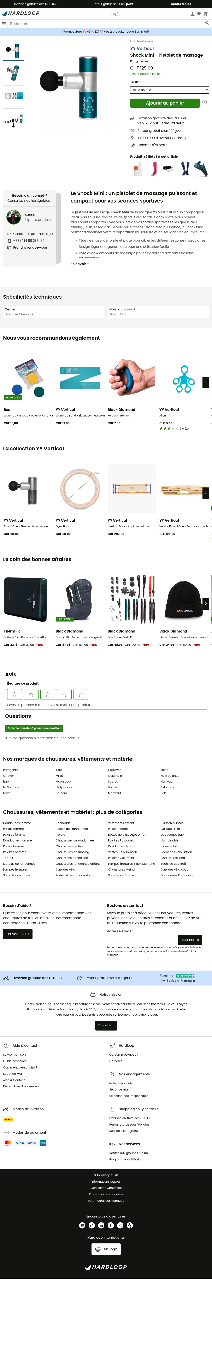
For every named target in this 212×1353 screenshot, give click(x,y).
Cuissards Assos (172, 823)
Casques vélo (65, 869)
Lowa (6, 793)
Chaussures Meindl (121, 869)
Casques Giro (170, 829)
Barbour (61, 793)
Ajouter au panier (165, 103)
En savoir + (80, 264)
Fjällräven (115, 770)
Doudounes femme (17, 823)
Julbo (164, 770)
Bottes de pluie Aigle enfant (127, 834)
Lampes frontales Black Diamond (131, 863)
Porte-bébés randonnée (73, 875)
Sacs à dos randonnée (72, 829)
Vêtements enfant (121, 823)
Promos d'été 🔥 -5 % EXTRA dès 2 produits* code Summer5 (106, 31)
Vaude (112, 787)
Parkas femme (13, 829)
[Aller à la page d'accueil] (133, 41)
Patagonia (10, 770)
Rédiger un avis (140, 61)
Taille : (135, 82)
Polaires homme (14, 852)
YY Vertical (142, 48)
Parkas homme (14, 846)
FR (112, 13)
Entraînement (145, 41)
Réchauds (63, 823)
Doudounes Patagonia (177, 875)
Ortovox (8, 775)
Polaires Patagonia (121, 840)
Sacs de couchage (16, 875)
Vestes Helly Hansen (122, 852)
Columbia (115, 775)
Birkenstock (169, 787)
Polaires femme (14, 834)
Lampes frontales (15, 869)
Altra (59, 770)
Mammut (114, 793)
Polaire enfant (118, 829)
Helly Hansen (65, 787)
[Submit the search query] (207, 24)
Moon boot (63, 781)
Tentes (8, 858)
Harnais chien (170, 840)
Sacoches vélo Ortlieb (176, 852)
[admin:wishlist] (204, 103)
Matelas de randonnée (19, 863)
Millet (59, 775)
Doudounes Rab (172, 834)
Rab (6, 781)
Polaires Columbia (121, 858)
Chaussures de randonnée (75, 840)
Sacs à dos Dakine (121, 875)
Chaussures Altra (173, 858)
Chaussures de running (72, 852)
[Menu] (3, 24)
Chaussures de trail (69, 846)
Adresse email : (120, 931)
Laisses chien (170, 846)
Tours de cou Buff (173, 863)
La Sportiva (11, 787)
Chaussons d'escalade (72, 858)
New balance (170, 775)
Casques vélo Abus (174, 869)
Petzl (164, 793)
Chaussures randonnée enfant (78, 863)
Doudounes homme (17, 840)
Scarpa (113, 781)
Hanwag (166, 781)
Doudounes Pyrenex (122, 846)
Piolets (60, 834)
